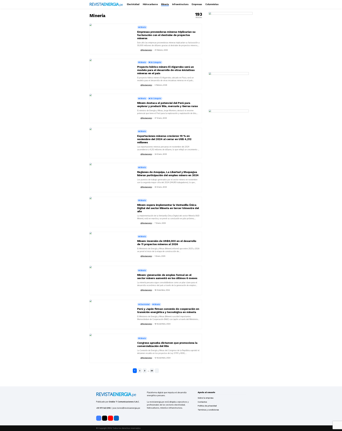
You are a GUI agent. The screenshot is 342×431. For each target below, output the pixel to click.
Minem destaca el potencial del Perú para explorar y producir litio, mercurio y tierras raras (167, 104)
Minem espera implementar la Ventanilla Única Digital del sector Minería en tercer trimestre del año (168, 208)
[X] (104, 418)
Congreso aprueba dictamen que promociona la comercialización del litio (167, 344)
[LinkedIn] (116, 418)
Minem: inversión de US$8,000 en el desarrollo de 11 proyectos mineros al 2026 (166, 242)
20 (152, 371)
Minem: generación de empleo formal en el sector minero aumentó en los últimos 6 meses (167, 276)
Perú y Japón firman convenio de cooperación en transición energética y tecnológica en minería (168, 310)
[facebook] (98, 418)
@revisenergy (146, 50)
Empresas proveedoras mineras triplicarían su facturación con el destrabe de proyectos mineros (166, 35)
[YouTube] (110, 418)
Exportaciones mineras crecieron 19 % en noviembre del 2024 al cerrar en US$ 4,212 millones (164, 139)
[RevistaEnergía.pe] (106, 4)
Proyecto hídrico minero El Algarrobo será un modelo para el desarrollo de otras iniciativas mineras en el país (166, 70)
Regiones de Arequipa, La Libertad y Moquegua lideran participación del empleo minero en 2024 (168, 173)
